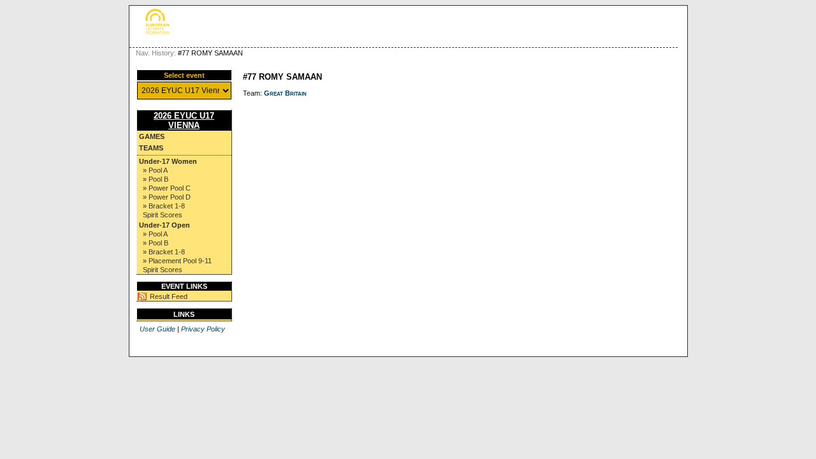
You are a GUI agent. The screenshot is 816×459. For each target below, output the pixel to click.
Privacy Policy (203, 329)
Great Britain (285, 93)
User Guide (157, 329)
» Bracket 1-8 (164, 206)
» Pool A (155, 170)
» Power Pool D (167, 197)
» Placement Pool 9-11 (177, 261)
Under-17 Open (164, 225)
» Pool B (155, 179)
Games (151, 136)
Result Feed (168, 296)
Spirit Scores (162, 215)
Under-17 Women (168, 161)
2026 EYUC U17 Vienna (184, 120)
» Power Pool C (167, 188)
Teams (151, 148)
